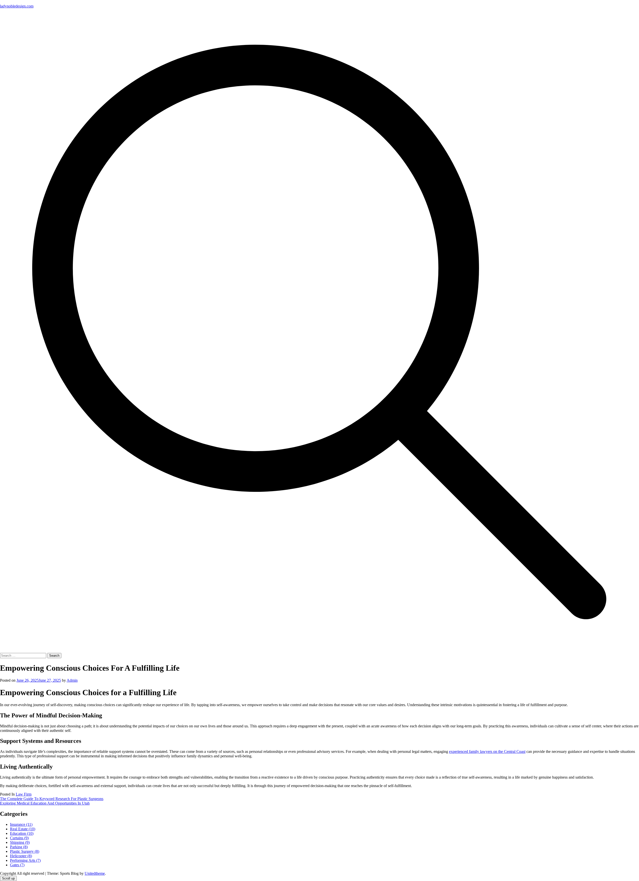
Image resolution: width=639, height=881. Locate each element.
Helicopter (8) (21, 856)
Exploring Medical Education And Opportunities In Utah (45, 803)
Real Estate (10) (22, 829)
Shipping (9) (20, 842)
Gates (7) (17, 865)
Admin (72, 680)
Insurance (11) (21, 824)
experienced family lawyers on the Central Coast (487, 751)
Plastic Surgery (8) (24, 851)
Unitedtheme (95, 873)
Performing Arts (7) (25, 860)
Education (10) (21, 833)
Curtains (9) (19, 838)
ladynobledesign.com (16, 6)
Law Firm (23, 794)
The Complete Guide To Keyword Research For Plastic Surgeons (51, 799)
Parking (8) (19, 847)
